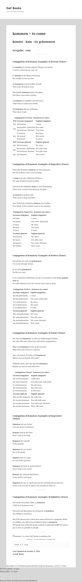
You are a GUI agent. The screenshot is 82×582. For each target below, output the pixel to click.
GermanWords (28, 566)
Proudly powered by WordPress (24, 580)
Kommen (49, 566)
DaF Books (13, 8)
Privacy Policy (5, 580)
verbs (64, 566)
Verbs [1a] (38, 566)
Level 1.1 (57, 566)
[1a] (43, 566)
